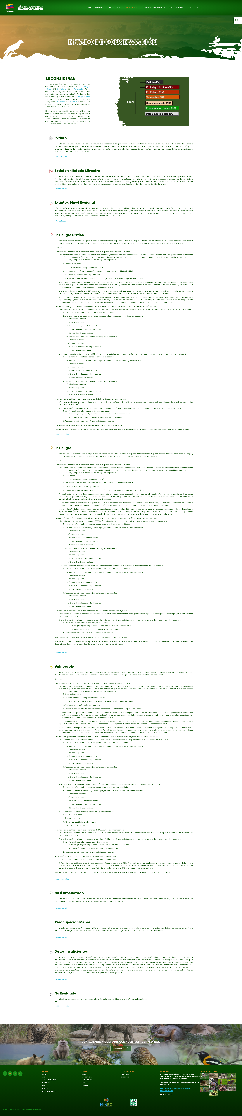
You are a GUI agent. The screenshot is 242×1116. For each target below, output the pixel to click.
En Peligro (61, 89)
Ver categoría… (62, 156)
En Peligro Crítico (82, 96)
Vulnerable (78, 89)
